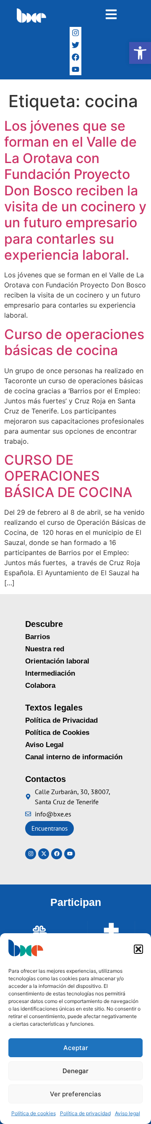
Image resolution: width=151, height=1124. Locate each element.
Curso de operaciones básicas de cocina (74, 342)
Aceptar (75, 1048)
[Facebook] (76, 57)
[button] (140, 53)
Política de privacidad (85, 1113)
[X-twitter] (43, 853)
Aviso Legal (44, 745)
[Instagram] (76, 33)
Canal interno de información (73, 757)
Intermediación (50, 673)
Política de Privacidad (61, 720)
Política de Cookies (57, 733)
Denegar (75, 1071)
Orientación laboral (57, 661)
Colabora (40, 686)
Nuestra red (44, 649)
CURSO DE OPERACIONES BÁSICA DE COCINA (68, 476)
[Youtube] (69, 853)
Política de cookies (33, 1113)
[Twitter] (76, 45)
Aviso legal (127, 1113)
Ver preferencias (75, 1094)
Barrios (37, 637)
